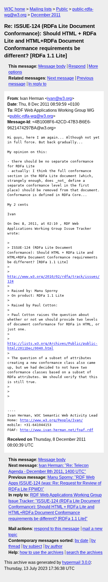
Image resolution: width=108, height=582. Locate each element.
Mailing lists (41, 9)
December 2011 (46, 15)
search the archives (84, 552)
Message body (52, 66)
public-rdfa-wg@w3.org (31, 116)
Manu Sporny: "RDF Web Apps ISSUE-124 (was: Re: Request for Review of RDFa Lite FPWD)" (54, 483)
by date (81, 540)
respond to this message (56, 528)
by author (53, 546)
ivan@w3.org (59, 98)
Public (62, 9)
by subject (32, 546)
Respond (76, 66)
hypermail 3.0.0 (76, 562)
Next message (60, 78)
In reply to (37, 84)
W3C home (14, 9)
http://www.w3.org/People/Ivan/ (51, 420)
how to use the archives (41, 552)
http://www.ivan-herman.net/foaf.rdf (56, 430)
